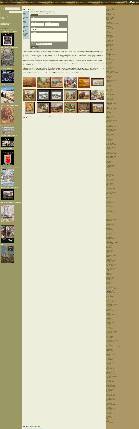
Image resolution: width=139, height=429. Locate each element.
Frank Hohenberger (110, 179)
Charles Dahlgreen (109, 99)
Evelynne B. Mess (109, 229)
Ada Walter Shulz (109, 319)
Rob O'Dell (108, 256)
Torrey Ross (108, 295)
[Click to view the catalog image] (11, 76)
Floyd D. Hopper (109, 180)
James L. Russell (109, 300)
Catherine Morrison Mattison (111, 219)
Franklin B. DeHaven (110, 109)
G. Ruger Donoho (109, 111)
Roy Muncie (108, 241)
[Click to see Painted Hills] (98, 108)
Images (33, 43)
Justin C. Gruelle (109, 158)
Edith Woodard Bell (109, 40)
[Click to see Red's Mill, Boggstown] (70, 108)
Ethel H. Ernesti (109, 125)
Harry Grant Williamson (110, 395)
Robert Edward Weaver (110, 385)
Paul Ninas (108, 254)
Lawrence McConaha (110, 224)
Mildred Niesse (109, 252)
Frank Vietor (108, 377)
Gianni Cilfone (108, 81)
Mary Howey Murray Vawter (111, 376)
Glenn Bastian (108, 32)
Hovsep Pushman (109, 279)
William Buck (108, 63)
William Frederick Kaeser (111, 192)
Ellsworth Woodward (110, 408)
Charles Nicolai (109, 251)
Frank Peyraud (109, 272)
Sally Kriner (108, 205)
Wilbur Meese (108, 225)
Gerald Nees (108, 246)
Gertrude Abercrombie (110, 9)
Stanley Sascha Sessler (110, 311)
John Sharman (109, 313)
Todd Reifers (108, 286)
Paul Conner (108, 90)
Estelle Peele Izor (109, 187)
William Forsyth (109, 133)
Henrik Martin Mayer (110, 223)
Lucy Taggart (108, 355)
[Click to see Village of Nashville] (43, 108)
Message (34, 32)
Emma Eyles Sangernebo (111, 301)
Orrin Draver (108, 112)
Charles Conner (109, 91)
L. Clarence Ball (109, 27)
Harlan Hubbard (109, 181)
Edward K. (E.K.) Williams (111, 394)
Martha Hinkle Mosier (110, 238)
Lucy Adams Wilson (110, 398)
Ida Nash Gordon (109, 148)
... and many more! (109, 422)
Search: (2, 8)
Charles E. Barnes (109, 30)
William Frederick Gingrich (111, 144)
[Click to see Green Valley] (30, 95)
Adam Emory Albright (110, 15)
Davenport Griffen (109, 154)
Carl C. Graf (108, 151)
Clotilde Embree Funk (110, 143)
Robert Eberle (108, 117)
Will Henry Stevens (109, 344)
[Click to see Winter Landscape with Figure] (84, 108)
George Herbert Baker (110, 24)
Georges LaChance (110, 206)
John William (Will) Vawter (111, 375)
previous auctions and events (6, 29)
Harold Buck (108, 64)
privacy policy (3, 19)
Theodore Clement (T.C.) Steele (112, 340)
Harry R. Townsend (110, 362)
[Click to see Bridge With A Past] (43, 83)
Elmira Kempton (109, 193)
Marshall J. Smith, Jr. (110, 329)
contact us (2, 18)
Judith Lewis (108, 210)
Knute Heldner (109, 172)
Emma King (108, 198)
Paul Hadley (108, 162)
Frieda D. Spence (109, 336)
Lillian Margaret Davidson (111, 103)
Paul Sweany (108, 353)
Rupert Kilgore (109, 197)
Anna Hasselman (109, 169)
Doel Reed (108, 283)
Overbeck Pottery (109, 265)
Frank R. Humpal (109, 183)
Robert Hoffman (109, 178)
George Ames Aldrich (110, 17)
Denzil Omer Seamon (110, 308)
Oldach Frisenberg (109, 139)
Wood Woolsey (109, 412)
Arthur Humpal (109, 184)
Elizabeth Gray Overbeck (111, 260)
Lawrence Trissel (109, 364)
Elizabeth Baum (109, 35)
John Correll (108, 93)
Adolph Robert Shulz (110, 320)
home (1, 14)
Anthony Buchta (109, 62)
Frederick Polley (109, 274)
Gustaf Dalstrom (109, 102)
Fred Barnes (108, 31)
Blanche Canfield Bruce (110, 59)
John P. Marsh (109, 216)
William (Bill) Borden (110, 49)
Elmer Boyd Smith (109, 328)
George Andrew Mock (110, 236)
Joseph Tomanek (109, 359)
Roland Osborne (109, 259)
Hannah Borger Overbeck (111, 261)
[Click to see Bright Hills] (57, 108)
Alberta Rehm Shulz (110, 322)
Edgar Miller (108, 233)
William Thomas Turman (110, 368)
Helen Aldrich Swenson (110, 354)
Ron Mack (108, 421)
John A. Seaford (109, 306)
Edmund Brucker (109, 60)
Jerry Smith (108, 327)
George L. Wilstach (110, 400)
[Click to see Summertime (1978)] (57, 83)
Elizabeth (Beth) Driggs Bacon (112, 23)
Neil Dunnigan (108, 115)
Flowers (24, 31)
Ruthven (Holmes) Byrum (111, 71)
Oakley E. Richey (109, 290)
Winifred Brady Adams (110, 14)
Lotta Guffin (108, 161)
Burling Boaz (108, 418)
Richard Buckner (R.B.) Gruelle (112, 160)
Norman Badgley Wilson (110, 399)
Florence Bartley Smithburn (111, 331)
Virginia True (108, 367)
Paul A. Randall (109, 281)
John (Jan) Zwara (109, 417)
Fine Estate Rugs (17, 0)
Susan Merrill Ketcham (110, 196)
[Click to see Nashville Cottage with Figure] (70, 83)
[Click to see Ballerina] (30, 108)
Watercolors (25, 38)
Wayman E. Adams (109, 13)
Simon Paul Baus (109, 39)
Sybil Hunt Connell (109, 89)
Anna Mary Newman (110, 248)
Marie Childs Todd (109, 358)
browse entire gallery (4, 25)
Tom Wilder (108, 391)
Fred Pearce (108, 266)
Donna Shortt (108, 318)
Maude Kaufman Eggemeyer (111, 120)
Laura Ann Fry (109, 140)
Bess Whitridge (109, 390)
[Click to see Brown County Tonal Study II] (57, 95)
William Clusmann (109, 86)
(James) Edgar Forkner (110, 130)
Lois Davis (108, 107)
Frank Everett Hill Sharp (110, 314)
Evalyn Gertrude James (110, 188)
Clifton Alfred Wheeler (110, 387)
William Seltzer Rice (110, 287)
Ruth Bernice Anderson (110, 19)
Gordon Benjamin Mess (110, 232)
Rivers (24, 35)
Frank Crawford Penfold (110, 268)
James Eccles (109, 118)
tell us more (29, 115)
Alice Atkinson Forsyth (110, 131)
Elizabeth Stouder (109, 349)
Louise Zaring (108, 413)
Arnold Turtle (108, 369)
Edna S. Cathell (109, 75)
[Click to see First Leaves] (84, 95)
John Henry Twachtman (110, 371)
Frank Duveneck (109, 116)
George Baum (108, 33)
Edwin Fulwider (109, 142)
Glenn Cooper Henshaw (110, 175)
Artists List (25, 117)
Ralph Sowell (108, 335)
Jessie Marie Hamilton (110, 165)
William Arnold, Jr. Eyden (111, 126)
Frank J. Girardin (109, 145)
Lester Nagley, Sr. (109, 245)
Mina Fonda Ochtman (110, 257)
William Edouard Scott (110, 305)
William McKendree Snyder (111, 332)
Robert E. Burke (109, 68)
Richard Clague (109, 82)
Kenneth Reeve (109, 284)
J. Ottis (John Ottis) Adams (111, 12)
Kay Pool (107, 275)
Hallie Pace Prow (109, 278)
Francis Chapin (109, 76)
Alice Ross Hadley (109, 163)
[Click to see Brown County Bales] (84, 83)
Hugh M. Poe (108, 273)
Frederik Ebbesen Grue (110, 157)
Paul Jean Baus (109, 37)
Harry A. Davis (109, 106)
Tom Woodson (109, 405)
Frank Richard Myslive (110, 243)
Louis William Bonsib (110, 48)
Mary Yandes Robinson (110, 292)
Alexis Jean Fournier (110, 136)
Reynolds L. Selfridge (110, 310)
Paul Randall (108, 282)
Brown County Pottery (110, 277)
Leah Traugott (108, 363)
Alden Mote (108, 239)
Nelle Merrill (108, 228)
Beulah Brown (108, 58)
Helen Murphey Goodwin (111, 147)
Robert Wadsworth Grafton (111, 153)
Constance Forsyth (110, 134)
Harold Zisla (108, 416)
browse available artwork (5, 23)
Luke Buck (108, 66)
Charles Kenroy (109, 194)
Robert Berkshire (109, 41)
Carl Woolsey (108, 411)
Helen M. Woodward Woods (111, 409)
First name (34, 22)
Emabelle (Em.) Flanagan (111, 129)
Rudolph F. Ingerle (109, 185)
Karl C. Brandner (109, 53)
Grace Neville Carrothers (111, 73)
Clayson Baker (109, 26)
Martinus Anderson (109, 18)
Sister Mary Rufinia (109, 297)
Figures (24, 30)
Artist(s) (33, 27)
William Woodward (109, 407)
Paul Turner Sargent (110, 302)
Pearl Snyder (108, 333)
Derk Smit (108, 326)
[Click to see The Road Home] (30, 83)
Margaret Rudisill (109, 296)
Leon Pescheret (109, 269)
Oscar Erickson (109, 124)
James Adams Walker (110, 381)
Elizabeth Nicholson (110, 250)
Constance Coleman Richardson (112, 288)
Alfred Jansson (109, 189)
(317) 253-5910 (54, 13)
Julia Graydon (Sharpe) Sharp (112, 315)
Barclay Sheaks (109, 317)
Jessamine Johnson (110, 190)
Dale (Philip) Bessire (110, 44)
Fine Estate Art (9, 0)
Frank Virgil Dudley (109, 113)
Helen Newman (109, 247)
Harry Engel (108, 121)
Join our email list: (4, 11)
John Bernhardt (109, 42)
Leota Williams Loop (110, 214)
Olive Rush (108, 299)
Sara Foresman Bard (110, 28)
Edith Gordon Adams (110, 10)
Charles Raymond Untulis (111, 373)
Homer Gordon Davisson (111, 108)
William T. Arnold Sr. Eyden (111, 127)
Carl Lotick (108, 215)
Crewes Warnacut (109, 382)
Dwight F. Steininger (110, 341)
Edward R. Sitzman (110, 324)
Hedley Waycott (109, 384)
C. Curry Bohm (109, 46)
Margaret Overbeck (110, 263)
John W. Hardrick (109, 166)
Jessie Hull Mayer (109, 221)
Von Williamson (109, 396)
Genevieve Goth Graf (110, 152)
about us (2, 17)
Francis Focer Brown (110, 57)
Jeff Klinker (108, 199)
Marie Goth (108, 149)
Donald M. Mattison (110, 220)
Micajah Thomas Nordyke (111, 255)
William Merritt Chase (110, 77)
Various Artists (109, 22)
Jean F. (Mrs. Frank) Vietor (111, 378)
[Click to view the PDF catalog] (11, 39)
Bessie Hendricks (109, 174)
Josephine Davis (109, 104)
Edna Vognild (108, 380)
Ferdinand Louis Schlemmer (111, 304)
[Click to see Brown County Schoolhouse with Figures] (70, 95)
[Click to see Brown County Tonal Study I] (43, 95)
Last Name (48, 22)
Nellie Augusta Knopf (110, 202)
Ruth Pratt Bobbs (109, 45)
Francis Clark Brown (110, 55)
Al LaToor (108, 207)
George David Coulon (110, 94)
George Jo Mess (109, 230)
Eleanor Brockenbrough (110, 54)
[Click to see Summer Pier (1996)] (98, 83)
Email (33, 17)
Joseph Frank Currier (110, 98)
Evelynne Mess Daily (110, 100)
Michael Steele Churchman (111, 80)
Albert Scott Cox (109, 95)
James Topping (109, 360)
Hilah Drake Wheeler (110, 389)
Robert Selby (108, 309)
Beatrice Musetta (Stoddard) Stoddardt (113, 346)
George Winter (109, 403)
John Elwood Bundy (110, 67)
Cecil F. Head (108, 170)
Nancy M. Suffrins (109, 350)
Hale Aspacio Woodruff (110, 404)
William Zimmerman (110, 414)
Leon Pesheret (109, 270)
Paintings (25, 34)
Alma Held (108, 171)
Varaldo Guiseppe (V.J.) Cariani (112, 72)
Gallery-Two (23, 0)
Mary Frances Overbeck (111, 264)
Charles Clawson (109, 84)
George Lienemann (110, 211)
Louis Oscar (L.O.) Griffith (111, 156)
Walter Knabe (108, 201)
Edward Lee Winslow (110, 402)
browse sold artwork (4, 24)
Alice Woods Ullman (110, 372)
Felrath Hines (108, 176)
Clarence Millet (109, 234)
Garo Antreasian (109, 21)
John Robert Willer (109, 393)
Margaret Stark (109, 337)
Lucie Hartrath (109, 167)
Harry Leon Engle (109, 122)
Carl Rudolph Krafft (109, 203)
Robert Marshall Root (110, 293)
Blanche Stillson (109, 345)
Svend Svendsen (109, 351)
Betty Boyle (108, 50)
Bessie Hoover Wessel (110, 386)
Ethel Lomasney (109, 212)
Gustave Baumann (109, 36)
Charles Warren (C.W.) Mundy (112, 242)
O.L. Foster (108, 135)
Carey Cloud (108, 85)
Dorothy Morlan (109, 237)
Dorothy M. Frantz (109, 138)
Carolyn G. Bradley (110, 51)
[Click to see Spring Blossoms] (98, 95)
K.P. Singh (108, 323)
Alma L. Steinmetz (109, 342)
